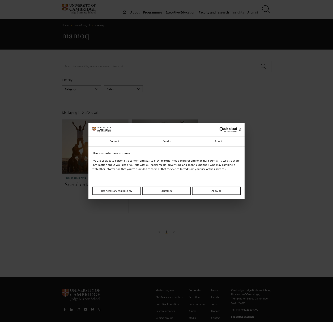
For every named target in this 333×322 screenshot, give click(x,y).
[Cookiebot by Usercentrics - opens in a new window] (225, 129)
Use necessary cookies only (116, 190)
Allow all (216, 190)
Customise (167, 190)
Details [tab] (166, 141)
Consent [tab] (114, 141)
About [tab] (218, 141)
